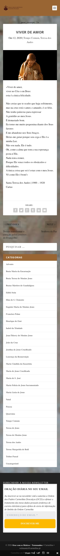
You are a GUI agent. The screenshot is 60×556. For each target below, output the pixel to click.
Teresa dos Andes (13, 442)
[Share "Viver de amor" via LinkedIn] (39, 210)
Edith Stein (11, 292)
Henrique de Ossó (14, 321)
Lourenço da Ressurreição (17, 356)
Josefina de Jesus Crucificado (18, 349)
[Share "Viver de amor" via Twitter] (21, 210)
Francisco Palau (13, 314)
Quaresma (10, 413)
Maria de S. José (13, 378)
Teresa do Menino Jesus (16, 435)
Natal (8, 399)
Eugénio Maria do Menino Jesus (20, 306)
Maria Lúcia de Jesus (15, 392)
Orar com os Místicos (21, 545)
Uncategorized (12, 463)
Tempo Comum (31, 38)
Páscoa (9, 406)
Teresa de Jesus (12, 427)
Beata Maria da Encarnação (18, 271)
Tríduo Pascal (12, 456)
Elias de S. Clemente (15, 299)
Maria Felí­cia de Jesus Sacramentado (22, 385)
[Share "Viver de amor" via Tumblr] (33, 210)
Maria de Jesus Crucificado (18, 371)
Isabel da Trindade (14, 328)
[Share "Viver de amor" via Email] (44, 210)
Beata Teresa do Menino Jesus (19, 278)
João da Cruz (12, 342)
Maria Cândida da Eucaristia (19, 363)
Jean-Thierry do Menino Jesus (19, 335)
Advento (9, 264)
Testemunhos (37, 545)
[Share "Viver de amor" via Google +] (27, 210)
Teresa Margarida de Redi (17, 449)
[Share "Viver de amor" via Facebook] (15, 210)
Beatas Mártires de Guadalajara (20, 285)
